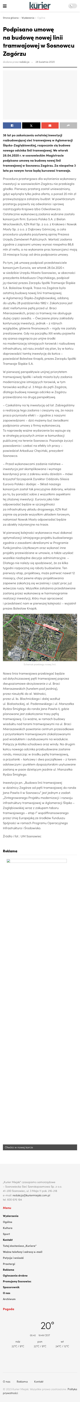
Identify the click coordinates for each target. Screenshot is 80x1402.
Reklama (8, 1269)
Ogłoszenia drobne (15, 1275)
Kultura (7, 1228)
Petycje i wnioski (13, 1258)
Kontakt (8, 1240)
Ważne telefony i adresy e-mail (22, 1252)
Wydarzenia (28, 17)
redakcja (24, 62)
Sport (6, 1234)
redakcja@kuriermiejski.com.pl (31, 1195)
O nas (6, 1293)
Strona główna (10, 17)
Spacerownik (11, 1287)
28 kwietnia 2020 (45, 62)
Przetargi (9, 1264)
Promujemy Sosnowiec (17, 1281)
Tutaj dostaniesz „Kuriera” (20, 1246)
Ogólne (41, 17)
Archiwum (9, 1299)
